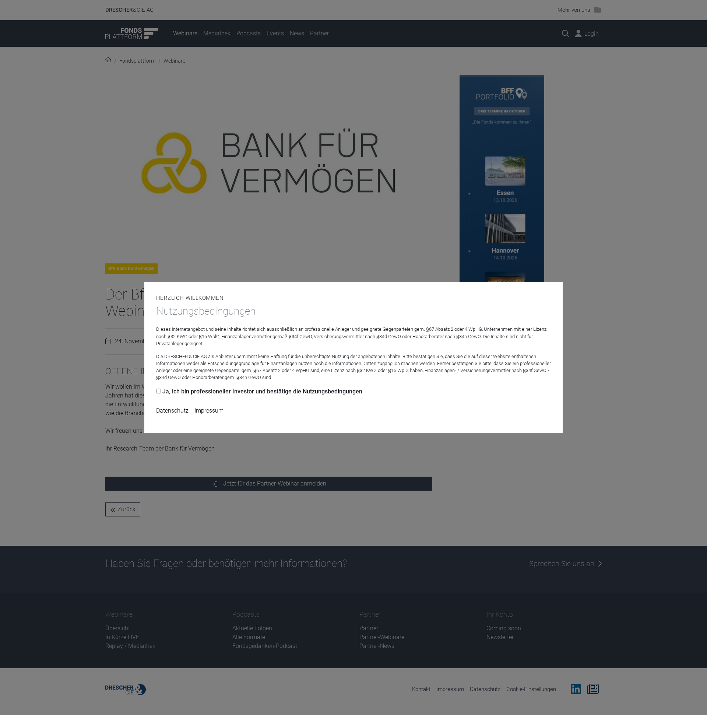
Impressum (209, 410)
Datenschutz (172, 410)
